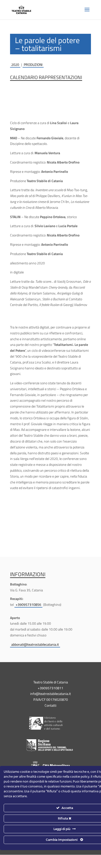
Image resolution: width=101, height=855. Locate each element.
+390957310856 (28, 604)
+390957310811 (50, 688)
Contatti (50, 705)
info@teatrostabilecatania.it (50, 693)
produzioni (33, 64)
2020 (15, 64)
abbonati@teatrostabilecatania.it (35, 644)
